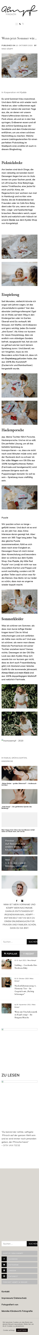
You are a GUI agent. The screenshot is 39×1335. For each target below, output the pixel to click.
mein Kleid (23, 672)
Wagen (15, 460)
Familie (7, 758)
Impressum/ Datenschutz (14, 1298)
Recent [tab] (29, 953)
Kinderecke (7, 761)
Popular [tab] (12, 953)
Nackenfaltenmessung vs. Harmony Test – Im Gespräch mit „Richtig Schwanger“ (25, 989)
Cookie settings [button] (9, 1330)
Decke (12, 220)
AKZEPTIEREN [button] (22, 1330)
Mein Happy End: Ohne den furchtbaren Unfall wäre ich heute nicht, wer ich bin (18, 830)
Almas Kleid (8, 672)
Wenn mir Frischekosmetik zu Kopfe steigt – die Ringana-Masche (26, 1014)
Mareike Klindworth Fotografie (17, 1311)
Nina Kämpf (7, 49)
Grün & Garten (19, 758)
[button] (20, 24)
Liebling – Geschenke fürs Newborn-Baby (26, 966)
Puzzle (15, 561)
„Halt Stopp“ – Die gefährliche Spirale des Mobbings (17, 807)
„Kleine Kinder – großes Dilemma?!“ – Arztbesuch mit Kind (19, 784)
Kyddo (23, 92)
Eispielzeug (11, 358)
